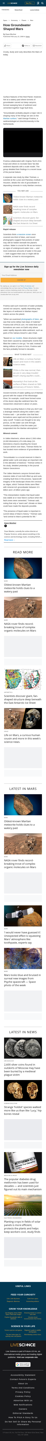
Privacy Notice (27, 288)
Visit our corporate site (27, 1357)
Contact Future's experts (23, 1379)
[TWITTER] (6, 525)
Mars (31, 20)
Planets (24, 20)
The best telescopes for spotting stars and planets (13, 1335)
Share (8, 46)
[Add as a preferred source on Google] (23, 1364)
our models (17, 338)
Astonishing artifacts (32, 1301)
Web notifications (23, 1405)
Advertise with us (23, 1400)
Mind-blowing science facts (32, 1334)
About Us (23, 1383)
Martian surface (9, 118)
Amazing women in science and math (32, 1313)
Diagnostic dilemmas (13, 1301)
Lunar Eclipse (34, 10)
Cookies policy (23, 1396)
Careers (23, 1409)
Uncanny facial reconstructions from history (32, 1318)
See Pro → (29, 3)
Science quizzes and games (13, 1330)
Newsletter (38, 46)
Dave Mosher (11, 34)
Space (5, 20)
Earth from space (32, 1298)
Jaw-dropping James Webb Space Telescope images (13, 1313)
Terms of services (26, 286)
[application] (23, 141)
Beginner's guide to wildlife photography (32, 1331)
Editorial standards (23, 1413)
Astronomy (14, 20)
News (28, 37)
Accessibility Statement (23, 1375)
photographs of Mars (30, 319)
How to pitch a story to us (23, 1417)
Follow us (27, 46)
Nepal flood (18, 10)
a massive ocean (24, 234)
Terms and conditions (23, 1388)
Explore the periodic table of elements (13, 1318)
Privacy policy (23, 1392)
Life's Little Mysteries (13, 1298)
